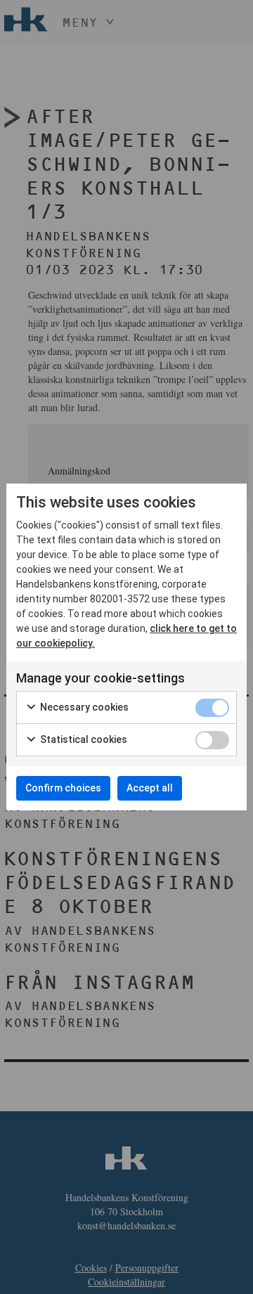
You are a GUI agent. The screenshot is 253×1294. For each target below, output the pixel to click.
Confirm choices (63, 788)
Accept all (149, 788)
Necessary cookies (83, 707)
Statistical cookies (82, 739)
